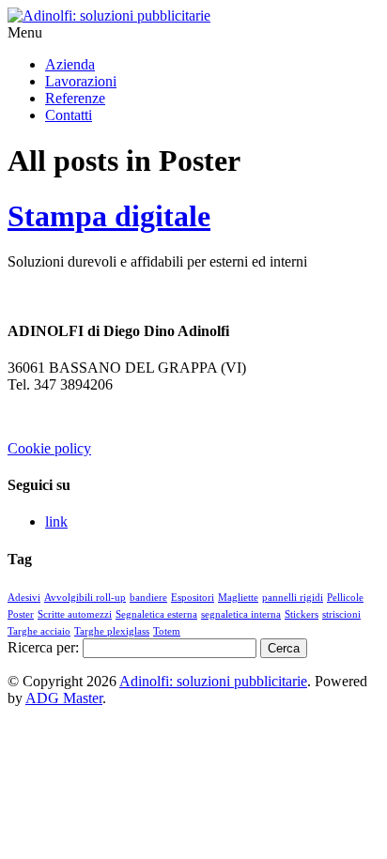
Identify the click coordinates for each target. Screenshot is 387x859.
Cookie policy (49, 448)
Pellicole (345, 597)
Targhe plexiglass (111, 631)
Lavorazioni (80, 81)
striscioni (341, 614)
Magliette (238, 597)
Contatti (68, 115)
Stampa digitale (109, 216)
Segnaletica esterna (156, 614)
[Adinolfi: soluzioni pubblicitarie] (109, 15)
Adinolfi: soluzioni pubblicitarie (213, 681)
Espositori (192, 597)
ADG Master (63, 698)
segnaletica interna (241, 614)
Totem (166, 631)
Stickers (301, 614)
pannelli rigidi (292, 597)
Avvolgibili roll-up (85, 597)
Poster (21, 614)
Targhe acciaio (39, 631)
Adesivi (24, 597)
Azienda (70, 64)
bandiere (148, 597)
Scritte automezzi (75, 614)
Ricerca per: (43, 647)
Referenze (75, 98)
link (56, 521)
